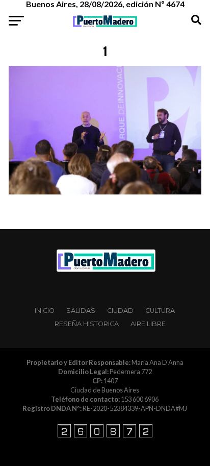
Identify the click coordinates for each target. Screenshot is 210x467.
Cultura (160, 310)
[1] (105, 191)
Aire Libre (148, 324)
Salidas (80, 310)
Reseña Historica (87, 324)
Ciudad (120, 310)
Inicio (45, 310)
